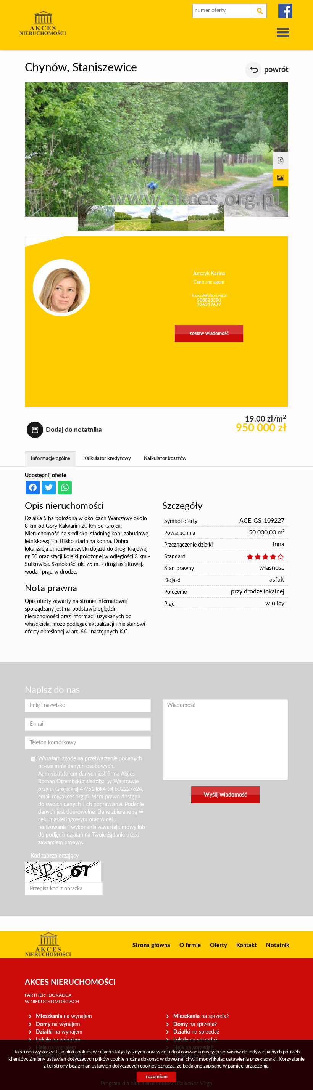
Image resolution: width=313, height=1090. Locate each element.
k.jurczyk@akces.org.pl (209, 295)
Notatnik (277, 945)
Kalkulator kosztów (165, 458)
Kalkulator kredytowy (107, 458)
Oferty (218, 945)
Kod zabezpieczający (55, 856)
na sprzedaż (201, 1016)
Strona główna (151, 945)
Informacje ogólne (50, 458)
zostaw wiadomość (209, 334)
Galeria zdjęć (281, 178)
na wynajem (64, 1016)
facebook (285, 11)
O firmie (190, 945)
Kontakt (246, 945)
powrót (276, 70)
